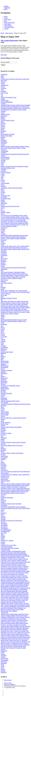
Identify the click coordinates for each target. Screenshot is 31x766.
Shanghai (3, 168)
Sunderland (11, 597)
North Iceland (16, 267)
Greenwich (4, 254)
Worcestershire (5, 611)
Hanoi (2, 658)
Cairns (13, 105)
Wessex (28, 605)
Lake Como (8, 306)
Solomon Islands (5, 480)
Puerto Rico (26, 154)
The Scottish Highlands (16, 602)
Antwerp (3, 120)
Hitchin (18, 571)
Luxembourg (4, 347)
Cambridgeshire (11, 557)
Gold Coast (9, 106)
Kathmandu (4, 398)
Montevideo (4, 382)
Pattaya (20, 520)
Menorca (3, 491)
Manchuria (20, 166)
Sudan (2, 499)
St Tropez (23, 224)
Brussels (8, 120)
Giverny (18, 220)
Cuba (2, 178)
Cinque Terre (24, 303)
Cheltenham (4, 559)
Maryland (27, 626)
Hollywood (4, 623)
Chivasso (18, 303)
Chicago (3, 162)
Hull (21, 571)
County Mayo (12, 292)
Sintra (14, 445)
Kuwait (3, 335)
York (10, 611)
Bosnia (2, 129)
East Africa (12, 79)
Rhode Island (11, 638)
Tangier (18, 385)
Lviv (11, 545)
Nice (2, 223)
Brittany (18, 217)
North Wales (9, 580)
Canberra (17, 105)
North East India (23, 275)
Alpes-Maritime (14, 215)
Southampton (8, 594)
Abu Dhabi (4, 548)
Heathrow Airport (17, 569)
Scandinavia (4, 457)
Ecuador (3, 192)
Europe (3, 204)
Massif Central (5, 362)
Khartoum (3, 500)
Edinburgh (14, 563)
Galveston (7, 621)
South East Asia (12, 97)
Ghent (12, 120)
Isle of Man (4, 295)
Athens (11, 246)
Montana (19, 629)
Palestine (3, 428)
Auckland (3, 404)
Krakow (9, 442)
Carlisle (22, 557)
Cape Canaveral (19, 617)
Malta (2, 358)
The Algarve (19, 445)
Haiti (2, 257)
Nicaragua (3, 405)
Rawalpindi (18, 427)
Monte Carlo (4, 378)
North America (5, 411)
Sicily (11, 310)
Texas (8, 641)
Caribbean (3, 152)
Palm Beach (14, 637)
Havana (3, 180)
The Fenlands (17, 598)
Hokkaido (9, 319)
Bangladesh (4, 116)
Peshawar (12, 427)
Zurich (2, 510)
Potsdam (17, 238)
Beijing (3, 166)
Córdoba (8, 487)
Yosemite (23, 648)
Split (2, 177)
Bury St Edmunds (24, 556)
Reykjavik (23, 267)
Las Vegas (9, 625)
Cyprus (3, 181)
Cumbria (18, 560)
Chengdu (7, 166)
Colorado (23, 618)
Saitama (20, 321)
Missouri (6, 629)
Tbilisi (2, 232)
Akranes (3, 267)
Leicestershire (4, 575)
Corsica (3, 218)
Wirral (18, 609)
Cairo (8, 195)
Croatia (3, 175)
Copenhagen (4, 188)
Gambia (3, 229)
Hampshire (9, 568)
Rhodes (10, 249)
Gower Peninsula (12, 566)
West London (4, 606)
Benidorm (18, 485)
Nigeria (3, 408)
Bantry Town (4, 290)
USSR (2, 652)
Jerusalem (9, 298)
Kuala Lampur (5, 352)
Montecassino (12, 307)
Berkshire (23, 552)
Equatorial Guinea (6, 198)
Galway (3, 293)
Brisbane (8, 105)
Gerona (13, 488)
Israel (2, 296)
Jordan (2, 323)
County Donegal (22, 290)
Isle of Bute (26, 571)
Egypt (2, 194)
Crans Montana (11, 506)
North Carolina (11, 634)
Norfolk (9, 579)
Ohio (17, 635)
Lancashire (21, 574)
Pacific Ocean (4, 424)
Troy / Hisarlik (9, 540)
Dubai (2, 189)
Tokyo (24, 321)
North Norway (9, 418)
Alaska (8, 614)
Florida (3, 621)
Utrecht (17, 401)
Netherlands (4, 399)
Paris (11, 223)
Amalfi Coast (20, 301)
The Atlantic (4, 523)
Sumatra (9, 283)
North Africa (18, 79)
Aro (2, 94)
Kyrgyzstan (4, 336)
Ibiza (22, 488)
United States (4, 612)
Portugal (3, 444)
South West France (15, 224)
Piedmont (6, 309)
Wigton (15, 608)
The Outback (13, 109)
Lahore (7, 427)
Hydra (10, 247)
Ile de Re (23, 220)
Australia (3, 103)
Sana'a (2, 667)
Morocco (3, 384)
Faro (2, 445)
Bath (14, 552)
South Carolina (9, 640)
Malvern (7, 577)
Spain (2, 482)
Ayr (2, 460)
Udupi (9, 278)
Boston (25, 615)
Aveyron (3, 217)
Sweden (3, 502)
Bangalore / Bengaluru (14, 272)
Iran (2, 284)
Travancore (4, 278)
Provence (15, 223)
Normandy (6, 223)
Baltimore (13, 615)
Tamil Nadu (22, 277)
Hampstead (15, 568)
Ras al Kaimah (15, 548)
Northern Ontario (24, 146)
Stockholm (18, 503)
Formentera (4, 488)
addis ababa (4, 203)
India (2, 270)
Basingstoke (9, 552)
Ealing (25, 562)
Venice (7, 313)
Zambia (3, 669)
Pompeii (11, 309)
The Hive (3, 600)
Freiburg (18, 237)
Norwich (27, 582)
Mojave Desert (13, 629)
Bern (5, 506)
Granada (18, 488)
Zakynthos (3, 250)
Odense (10, 188)
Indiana (22, 623)
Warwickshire (21, 605)
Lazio (26, 306)
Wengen (27, 508)
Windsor (13, 609)
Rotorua (28, 404)
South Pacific (4, 479)
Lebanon (3, 341)
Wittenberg (23, 238)
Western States (22, 646)
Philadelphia (4, 638)
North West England (18, 580)
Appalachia (21, 614)
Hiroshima (3, 319)
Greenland (3, 252)
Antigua (3, 154)
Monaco (25, 221)
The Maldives (4, 528)
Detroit (26, 620)
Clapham (19, 559)
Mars (2, 359)
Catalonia (3, 487)
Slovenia (3, 468)
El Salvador (4, 197)
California (3, 617)
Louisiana (3, 626)
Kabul (2, 76)
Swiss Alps (15, 508)
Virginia (3, 644)
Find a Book (7, 19)
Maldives (3, 353)
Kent (2, 326)
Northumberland (20, 582)
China (2, 165)
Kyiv (8, 545)
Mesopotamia (4, 367)
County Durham (11, 560)
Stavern (24, 418)
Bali (2, 283)
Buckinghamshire (14, 556)
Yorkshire (14, 611)
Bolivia (3, 125)
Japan (2, 318)
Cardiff (18, 557)
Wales (15, 605)
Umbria (28, 312)
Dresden (7, 237)
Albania (3, 82)
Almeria (13, 483)
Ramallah (3, 430)
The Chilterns (9, 598)
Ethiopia (3, 201)
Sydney (20, 108)
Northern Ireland (10, 582)
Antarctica (3, 88)
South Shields (21, 592)
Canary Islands (25, 485)
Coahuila (3, 370)
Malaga (23, 490)
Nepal (2, 396)
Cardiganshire (4, 151)
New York (24, 632)
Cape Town (4, 471)
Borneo (3, 128)
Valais (20, 508)
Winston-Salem (5, 648)
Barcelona (3, 485)
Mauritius (3, 364)
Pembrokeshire (5, 586)
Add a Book (7, 24)
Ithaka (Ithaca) (16, 247)
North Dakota (19, 634)
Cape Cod (27, 617)
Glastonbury (4, 566)
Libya (2, 344)
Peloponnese (4, 249)
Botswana (3, 131)
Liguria (3, 307)
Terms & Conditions (9, 684)
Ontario (10, 148)
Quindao (25, 166)
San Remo (24, 309)
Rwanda (3, 454)
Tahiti (2, 514)
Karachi (3, 427)
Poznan (14, 442)
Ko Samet (15, 520)
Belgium (3, 119)
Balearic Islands (25, 483)
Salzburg (3, 114)
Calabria (13, 303)
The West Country (18, 603)
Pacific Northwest (5, 422)
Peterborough (18, 586)
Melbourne (16, 106)
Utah (22, 643)
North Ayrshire (5, 413)
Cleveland (3, 169)
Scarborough (23, 588)
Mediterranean (5, 365)
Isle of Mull (25, 572)
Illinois (17, 623)
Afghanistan (4, 74)
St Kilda (12, 595)
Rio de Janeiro (5, 134)
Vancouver (4, 149)
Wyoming (18, 648)
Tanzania (3, 517)
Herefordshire (4, 571)
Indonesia (3, 281)
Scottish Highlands (14, 589)
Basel (2, 506)
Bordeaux (13, 217)
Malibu (12, 626)
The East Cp (4, 526)
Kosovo (3, 333)
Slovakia (11, 206)
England (20, 563)
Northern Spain (15, 491)
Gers (14, 220)
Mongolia (3, 379)
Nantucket (3, 631)
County (3, 174)
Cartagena (8, 172)
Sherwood (3, 591)
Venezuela (3, 655)
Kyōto (25, 319)
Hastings (21, 568)
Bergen (3, 418)
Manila (2, 439)
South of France (5, 224)
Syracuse (24, 310)
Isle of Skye (4, 574)
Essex (24, 563)
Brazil (2, 132)
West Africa (4, 80)
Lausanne (23, 506)
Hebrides (24, 569)
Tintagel (6, 605)
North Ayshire (4, 414)
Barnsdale (3, 552)
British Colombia (5, 146)
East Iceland (9, 267)
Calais (22, 217)
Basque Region (11, 485)
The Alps (16, 206)
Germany (3, 234)
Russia (2, 451)
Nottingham (11, 583)
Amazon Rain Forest (6, 474)
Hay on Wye (4, 258)
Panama (3, 431)
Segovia (21, 491)
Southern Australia (12, 108)
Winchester (4, 663)
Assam (5, 272)
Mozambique (4, 387)
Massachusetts (4, 361)
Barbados (8, 154)
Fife (12, 565)
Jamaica (3, 316)
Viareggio (15, 313)
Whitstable (10, 608)
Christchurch (9, 404)
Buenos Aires (4, 93)
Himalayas (3, 260)
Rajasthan (3, 277)
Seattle (2, 640)
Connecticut (4, 620)
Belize (2, 122)
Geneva (18, 506)
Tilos (28, 249)
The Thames (9, 603)
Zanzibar (3, 671)
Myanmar (3, 391)
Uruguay (3, 649)
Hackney (3, 568)
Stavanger (19, 418)
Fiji (1, 209)
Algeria (3, 83)
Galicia (9, 488)
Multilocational (5, 388)
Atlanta (8, 615)
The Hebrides (24, 598)
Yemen (2, 666)
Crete (18, 246)
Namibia (3, 395)
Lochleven (24, 575)
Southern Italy (17, 310)
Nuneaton (26, 583)
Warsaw (18, 442)
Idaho (13, 623)
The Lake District (11, 600)
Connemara (11, 290)
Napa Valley (10, 631)
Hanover (3, 238)
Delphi (27, 246)
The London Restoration (9, 40)
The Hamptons (23, 641)
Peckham (26, 585)
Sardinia (3, 310)
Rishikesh (9, 277)
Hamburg (23, 237)
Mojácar (8, 491)
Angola (3, 86)
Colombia (3, 171)
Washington (8, 644)
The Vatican (10, 312)
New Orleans (17, 632)
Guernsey (3, 160)
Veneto (2, 313)
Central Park (4, 618)
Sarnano (8, 310)
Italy (2, 300)
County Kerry (4, 292)
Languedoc (4, 221)
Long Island (15, 625)
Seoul (2, 332)
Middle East (4, 373)
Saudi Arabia (4, 456)
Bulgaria (3, 137)
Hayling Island (8, 569)
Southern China (10, 168)
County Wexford (21, 292)
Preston (15, 588)
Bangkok (3, 520)
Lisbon (5, 445)
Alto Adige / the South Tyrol (8, 301)
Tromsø (3, 419)
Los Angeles (22, 625)
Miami (2, 628)
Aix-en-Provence (5, 215)
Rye (18, 588)
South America (5, 473)
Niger (2, 407)
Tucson (8, 643)
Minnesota (13, 628)
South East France (23, 223)
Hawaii (24, 621)
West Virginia (14, 646)
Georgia (3, 231)
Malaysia (3, 350)
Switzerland (4, 505)
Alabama (3, 614)
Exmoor (3, 565)
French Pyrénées (8, 220)
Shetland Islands (11, 591)
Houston (9, 623)
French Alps (4, 227)
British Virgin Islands (6, 135)
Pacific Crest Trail (5, 637)
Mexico (3, 368)
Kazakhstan (4, 324)
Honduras (3, 261)
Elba (7, 304)
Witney (22, 609)
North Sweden (11, 503)
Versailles (14, 226)
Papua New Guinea (6, 433)
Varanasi (19, 278)
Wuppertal (3, 240)
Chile (2, 163)
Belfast (18, 552)
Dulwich (21, 562)
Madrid (18, 490)
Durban (9, 471)
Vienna (8, 114)
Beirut (2, 342)
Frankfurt (12, 237)
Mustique (3, 390)
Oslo (14, 418)
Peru (2, 436)
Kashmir (6, 275)
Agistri (7, 246)
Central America (5, 157)
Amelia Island (13, 614)
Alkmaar (3, 401)
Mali (2, 355)
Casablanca (4, 385)
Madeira (10, 445)
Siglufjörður (4, 269)
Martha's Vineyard (19, 626)
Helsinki (3, 212)
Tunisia (3, 537)
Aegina (3, 246)
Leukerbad (4, 508)
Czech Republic (5, 183)
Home (5, 16)
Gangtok (22, 273)
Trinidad (3, 155)
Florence (11, 304)
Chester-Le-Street (12, 559)
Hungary (3, 263)
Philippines (4, 437)
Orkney (3, 585)
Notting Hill (4, 583)
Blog (5, 21)
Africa (2, 77)
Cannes (26, 217)
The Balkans (4, 525)
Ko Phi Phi (9, 520)
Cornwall (25, 559)
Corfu (14, 246)
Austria (3, 112)
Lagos (2, 410)
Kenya (2, 327)
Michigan (3, 372)
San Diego (18, 638)
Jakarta (5, 283)
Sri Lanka (3, 494)
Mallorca (3, 356)
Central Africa (4, 79)
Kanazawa (20, 319)
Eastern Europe (5, 206)
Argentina (3, 91)
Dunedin (16, 404)
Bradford (24, 554)
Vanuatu (3, 654)
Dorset (13, 562)
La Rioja (8, 490)
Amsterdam (9, 401)
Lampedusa (22, 306)
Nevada (16, 631)
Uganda (3, 542)
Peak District (19, 585)
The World (4, 533)
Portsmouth (9, 588)
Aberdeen (3, 551)
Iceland (3, 266)
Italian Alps (20, 304)
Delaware (14, 620)
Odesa (14, 545)
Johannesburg (15, 471)
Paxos (25, 247)
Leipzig (8, 238)
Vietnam (3, 657)
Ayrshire (23, 551)
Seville (26, 491)
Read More (4, 54)
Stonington (24, 640)
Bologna (3, 126)
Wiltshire (8, 609)
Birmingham (4, 554)
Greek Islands (4, 247)
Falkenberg (4, 503)
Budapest (3, 264)
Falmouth (8, 565)
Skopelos (23, 249)
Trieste (15, 312)
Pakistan (3, 425)
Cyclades (22, 246)
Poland (2, 441)
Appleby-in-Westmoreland (13, 551)
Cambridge (4, 557)
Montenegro (4, 381)
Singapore (3, 467)
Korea (2, 330)
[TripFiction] (9, 3)
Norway (3, 416)
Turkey (3, 539)
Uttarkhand (14, 278)
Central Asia (4, 97)
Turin (18, 312)
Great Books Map (9, 27)
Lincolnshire (12, 575)
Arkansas (3, 615)
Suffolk (6, 597)
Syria (2, 511)
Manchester (13, 577)
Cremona (3, 304)
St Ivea (8, 595)
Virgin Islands (4, 660)
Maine (8, 626)
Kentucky (3, 625)
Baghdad (3, 287)
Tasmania (25, 108)
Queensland (4, 108)
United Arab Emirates (6, 546)
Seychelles (3, 465)
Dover (17, 562)
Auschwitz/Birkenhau (7, 102)
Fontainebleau (21, 218)
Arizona (26, 614)
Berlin (26, 235)
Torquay (11, 605)
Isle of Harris (4, 572)
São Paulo (11, 134)
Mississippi (19, 628)
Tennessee (3, 641)
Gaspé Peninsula (14, 146)
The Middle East (5, 531)
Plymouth (3, 588)
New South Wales (24, 106)
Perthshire (12, 586)
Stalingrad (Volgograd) (7, 497)
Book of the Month (9, 22)
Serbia (2, 462)
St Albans (24, 594)
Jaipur (2, 275)
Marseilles (20, 221)
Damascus (3, 513)
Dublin (28, 292)
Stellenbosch (26, 471)
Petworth (25, 586)
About (6, 18)
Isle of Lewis (11, 572)
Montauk (25, 629)
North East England (17, 579)
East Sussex (8, 563)
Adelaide (3, 105)
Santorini (14, 249)
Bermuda (3, 123)
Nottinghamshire (18, 583)
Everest (3, 208)
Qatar (2, 447)
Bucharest (3, 450)
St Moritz (9, 508)
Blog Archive (9, 33)
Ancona (26, 301)
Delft (13, 401)
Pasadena (20, 637)
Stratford (17, 595)
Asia (2, 96)
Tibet (2, 534)
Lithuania (3, 346)
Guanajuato (9, 370)
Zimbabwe (4, 672)
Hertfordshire (12, 571)
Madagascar (4, 349)
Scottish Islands (23, 589)
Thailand (3, 519)
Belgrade (3, 464)
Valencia (22, 493)
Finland (3, 211)
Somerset (3, 592)
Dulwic (3, 191)
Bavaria (22, 235)
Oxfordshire (12, 585)
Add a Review (8, 25)
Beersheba (3, 298)
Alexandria (4, 195)
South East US (5, 477)
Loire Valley (10, 221)
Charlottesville (12, 618)
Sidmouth (24, 591)
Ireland (2, 289)
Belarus (3, 117)
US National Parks (15, 643)
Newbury (19, 577)
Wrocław (23, 442)
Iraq (2, 286)
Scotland (3, 459)
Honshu (14, 319)
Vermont (26, 643)
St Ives (2, 496)
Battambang (4, 142)
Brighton (3, 556)
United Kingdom (5, 549)
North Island (22, 404)
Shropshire (19, 591)
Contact (6, 28)
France (2, 214)
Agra (2, 272)
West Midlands (12, 606)
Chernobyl (3, 453)
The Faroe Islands (17, 188)
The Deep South (14, 641)
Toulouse (8, 226)
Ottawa (14, 148)
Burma (2, 139)
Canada (3, 145)
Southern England (17, 594)
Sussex (21, 597)
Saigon (6, 658)
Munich (12, 238)
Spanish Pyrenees (15, 493)
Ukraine (3, 543)
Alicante (8, 483)
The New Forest (20, 600)
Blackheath (11, 554)
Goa (26, 273)
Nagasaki (9, 321)
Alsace (21, 215)
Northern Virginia (11, 635)
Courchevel (8, 218)
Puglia (15, 309)
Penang (11, 352)
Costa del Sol (22, 487)
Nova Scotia (4, 148)
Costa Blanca (15, 487)
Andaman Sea (4, 85)
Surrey (17, 597)
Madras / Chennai (14, 275)
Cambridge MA (10, 617)
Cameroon (3, 143)
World (2, 664)
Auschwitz (4, 442)
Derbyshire (4, 562)
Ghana (2, 241)
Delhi (18, 273)
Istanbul (3, 540)
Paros (22, 247)
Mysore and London (6, 393)
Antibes (25, 215)
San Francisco (25, 638)
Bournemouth (18, 554)
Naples (23, 307)
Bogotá (3, 172)
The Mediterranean (6, 529)
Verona (11, 313)
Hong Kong (13, 166)
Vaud (23, 508)
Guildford (25, 566)
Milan (6, 307)
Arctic (2, 89)
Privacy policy (8, 683)
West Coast (7, 646)
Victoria (19, 109)
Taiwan (3, 516)
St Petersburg (19, 453)
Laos (2, 338)
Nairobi (3, 329)
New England (22, 631)
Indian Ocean (4, 280)
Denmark (3, 186)
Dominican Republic (16, 154)
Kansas (26, 623)
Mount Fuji (4, 321)
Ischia (15, 304)
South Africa (25, 79)
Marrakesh (12, 385)
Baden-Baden (4, 235)
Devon (9, 562)
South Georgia (5, 100)
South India (15, 277)
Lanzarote (13, 490)
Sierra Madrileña (5, 493)
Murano (18, 307)
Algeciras (3, 483)
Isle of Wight (10, 574)
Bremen (3, 237)
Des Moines (20, 620)
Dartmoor (23, 560)
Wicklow (7, 293)
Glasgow (3, 243)
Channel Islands (5, 158)
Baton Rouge (19, 615)
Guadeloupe (4, 255)
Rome (19, 309)
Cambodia (3, 140)
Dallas (9, 620)
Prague (2, 185)
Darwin (22, 105)
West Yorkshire (21, 606)
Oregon (27, 635)
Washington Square (17, 644)
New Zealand (4, 402)
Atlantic (3, 99)
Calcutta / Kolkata (11, 273)
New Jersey (10, 632)
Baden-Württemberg (14, 235)
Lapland (8, 212)
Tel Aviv (14, 298)
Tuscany (23, 312)
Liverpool (18, 575)
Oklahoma (22, 635)
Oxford (7, 585)
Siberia (14, 453)
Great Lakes (19, 621)
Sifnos (19, 249)
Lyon (15, 221)
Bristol (7, 556)
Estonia (3, 200)
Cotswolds (3, 560)
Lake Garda (15, 306)
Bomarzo (8, 303)
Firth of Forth (17, 565)
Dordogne (14, 218)
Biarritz (8, 217)
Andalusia (18, 483)
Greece (3, 244)
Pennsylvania (26, 637)
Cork (16, 290)
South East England (11, 592)
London (3, 577)
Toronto (23, 148)
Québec (19, 148)
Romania (3, 448)
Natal (21, 471)
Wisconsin (12, 648)
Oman (2, 421)
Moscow (9, 453)
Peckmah (3, 434)
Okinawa (15, 321)
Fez (8, 385)
